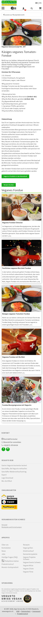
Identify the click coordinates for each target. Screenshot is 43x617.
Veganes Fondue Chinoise (12, 222)
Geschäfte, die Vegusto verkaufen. (14, 468)
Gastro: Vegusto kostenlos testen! (14, 465)
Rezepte (26, 545)
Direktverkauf (28, 551)
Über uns (5, 545)
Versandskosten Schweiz (13, 519)
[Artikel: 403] (29, 99)
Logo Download (7, 478)
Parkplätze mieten (11, 561)
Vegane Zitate (28, 569)
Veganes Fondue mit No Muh (13, 357)
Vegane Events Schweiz (32, 562)
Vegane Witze (28, 565)
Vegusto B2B (7, 460)
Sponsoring (7, 583)
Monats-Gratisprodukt (10, 567)
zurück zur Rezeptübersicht (15, 15)
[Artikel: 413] (32, 97)
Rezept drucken (9, 185)
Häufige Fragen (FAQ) (10, 557)
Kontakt (6, 433)
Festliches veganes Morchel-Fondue (16, 268)
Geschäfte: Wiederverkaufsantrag (14, 472)
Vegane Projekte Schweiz (29, 558)
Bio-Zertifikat (7, 481)
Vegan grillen (28, 548)
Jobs (3, 554)
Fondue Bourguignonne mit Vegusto (16, 405)
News (4, 551)
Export (4, 475)
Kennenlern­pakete (30, 554)
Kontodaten (6, 548)
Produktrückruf (8, 564)
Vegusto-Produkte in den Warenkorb (15, 176)
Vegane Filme (28, 572)
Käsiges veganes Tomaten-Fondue (16, 314)
